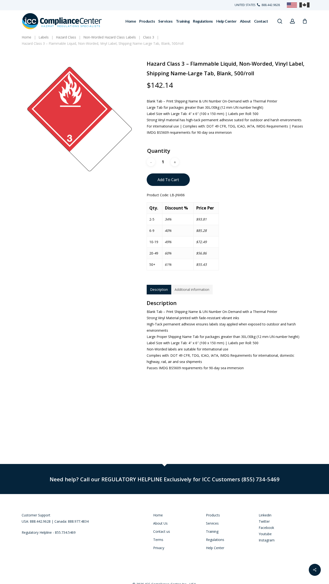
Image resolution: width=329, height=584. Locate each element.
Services (212, 523)
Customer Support (36, 515)
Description (159, 289)
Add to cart (168, 179)
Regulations (215, 539)
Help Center (215, 548)
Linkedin (265, 515)
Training (212, 531)
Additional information (192, 289)
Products (213, 515)
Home (158, 515)
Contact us (161, 531)
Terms (158, 539)
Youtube (265, 534)
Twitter (264, 521)
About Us (160, 523)
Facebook (266, 527)
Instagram (267, 540)
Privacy (158, 548)
